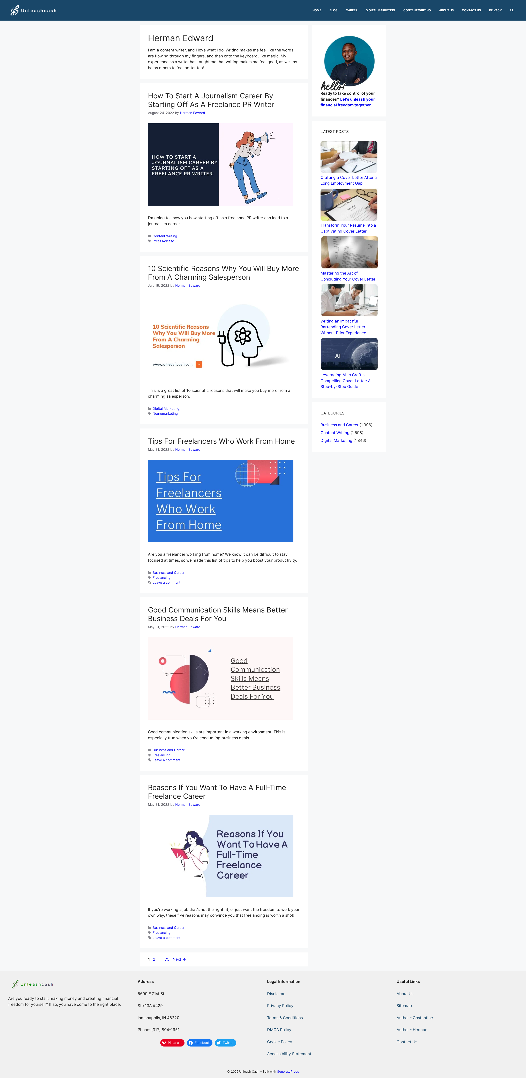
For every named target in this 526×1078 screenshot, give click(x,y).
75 (168, 959)
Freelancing (162, 577)
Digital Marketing (380, 10)
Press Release (163, 241)
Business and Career (169, 572)
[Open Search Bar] (512, 10)
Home (317, 10)
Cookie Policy (279, 1042)
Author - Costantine (415, 1017)
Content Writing (417, 10)
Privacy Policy (280, 1005)
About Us (446, 10)
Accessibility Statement (289, 1053)
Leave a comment (166, 582)
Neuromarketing (165, 413)
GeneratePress (288, 1071)
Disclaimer (277, 993)
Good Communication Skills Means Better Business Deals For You (218, 614)
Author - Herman (412, 1029)
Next (179, 959)
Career (352, 10)
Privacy (495, 10)
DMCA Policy (279, 1029)
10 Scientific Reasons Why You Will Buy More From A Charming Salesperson (223, 272)
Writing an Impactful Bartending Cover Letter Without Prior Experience (343, 327)
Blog (334, 10)
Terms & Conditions (285, 1017)
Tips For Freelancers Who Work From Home (221, 441)
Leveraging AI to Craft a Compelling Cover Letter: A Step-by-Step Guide (346, 381)
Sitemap (404, 1005)
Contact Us (471, 10)
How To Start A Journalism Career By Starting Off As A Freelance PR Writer (211, 100)
